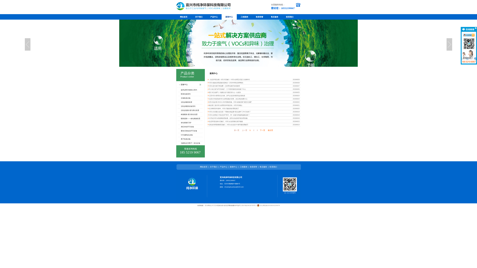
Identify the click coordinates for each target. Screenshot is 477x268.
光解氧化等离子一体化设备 (189, 143)
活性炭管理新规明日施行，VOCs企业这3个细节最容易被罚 (228, 125)
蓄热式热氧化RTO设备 (187, 131)
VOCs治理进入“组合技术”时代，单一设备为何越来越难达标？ (229, 115)
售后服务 (274, 17)
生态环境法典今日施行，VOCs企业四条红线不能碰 (226, 121)
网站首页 (183, 17)
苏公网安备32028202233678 (270, 205)
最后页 (270, 130)
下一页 (262, 130)
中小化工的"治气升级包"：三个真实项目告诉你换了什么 (227, 89)
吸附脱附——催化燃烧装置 (189, 118)
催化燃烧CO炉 (184, 123)
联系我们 (290, 17)
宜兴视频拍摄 (218, 205)
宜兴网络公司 (209, 205)
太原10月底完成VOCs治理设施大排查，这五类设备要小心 (228, 99)
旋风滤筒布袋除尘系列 (187, 90)
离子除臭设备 (184, 139)
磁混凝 (225, 205)
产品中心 (214, 17)
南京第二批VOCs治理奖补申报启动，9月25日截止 (225, 105)
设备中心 (183, 84)
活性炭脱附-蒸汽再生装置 (188, 110)
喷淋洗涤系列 (184, 94)
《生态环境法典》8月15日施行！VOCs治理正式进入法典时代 (229, 79)
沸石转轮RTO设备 (186, 127)
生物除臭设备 (184, 98)
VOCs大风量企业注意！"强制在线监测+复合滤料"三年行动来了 (230, 112)
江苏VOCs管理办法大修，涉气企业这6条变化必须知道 (227, 96)
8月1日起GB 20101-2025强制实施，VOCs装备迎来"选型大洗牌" (230, 102)
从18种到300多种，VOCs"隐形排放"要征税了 (224, 108)
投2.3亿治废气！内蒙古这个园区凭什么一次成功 (225, 92)
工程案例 (244, 17)
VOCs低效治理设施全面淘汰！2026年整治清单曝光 (226, 83)
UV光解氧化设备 (185, 135)
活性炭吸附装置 (185, 102)
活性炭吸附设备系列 (186, 106)
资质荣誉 (259, 17)
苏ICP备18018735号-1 (249, 205)
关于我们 (199, 17)
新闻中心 (229, 17)
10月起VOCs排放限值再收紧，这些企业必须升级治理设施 (228, 118)
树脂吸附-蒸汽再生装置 (188, 114)
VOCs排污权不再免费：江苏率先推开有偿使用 (224, 86)
